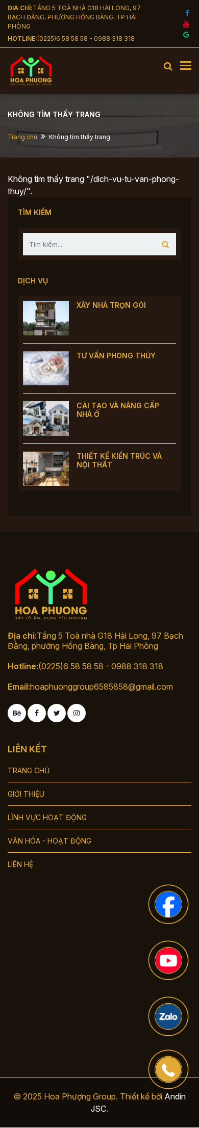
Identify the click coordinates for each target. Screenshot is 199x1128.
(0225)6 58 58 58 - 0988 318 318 (86, 38)
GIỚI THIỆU (26, 794)
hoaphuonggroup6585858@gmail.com (101, 686)
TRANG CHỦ (28, 770)
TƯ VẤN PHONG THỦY (116, 355)
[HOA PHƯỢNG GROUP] (55, 71)
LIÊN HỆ (20, 864)
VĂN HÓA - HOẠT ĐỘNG (49, 840)
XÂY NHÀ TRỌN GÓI (111, 305)
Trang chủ (22, 137)
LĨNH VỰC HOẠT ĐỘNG (47, 817)
